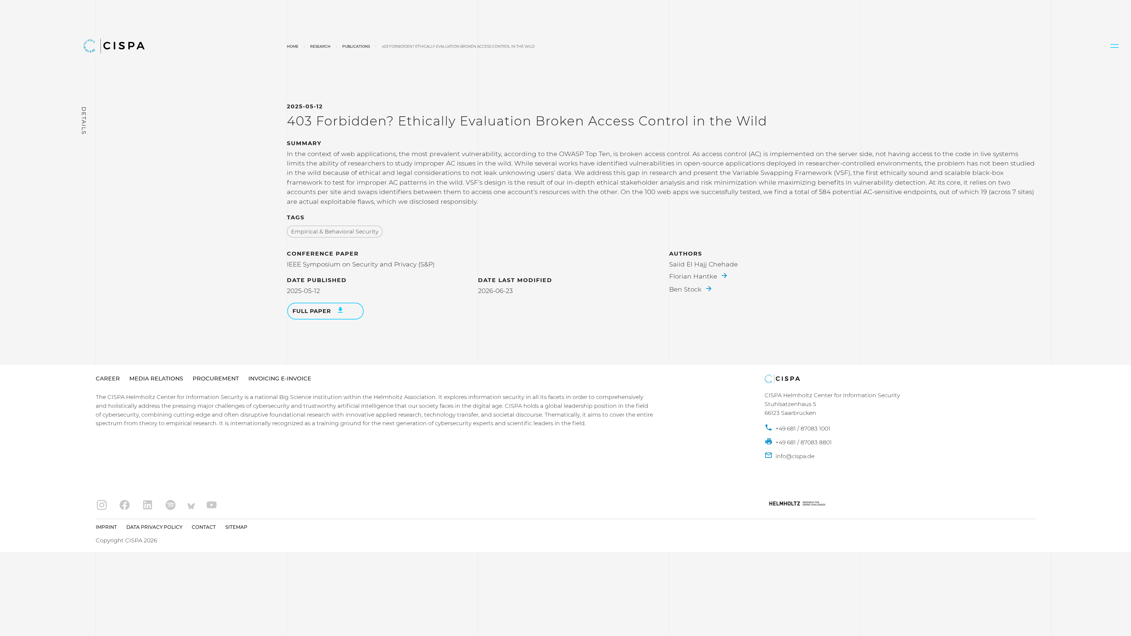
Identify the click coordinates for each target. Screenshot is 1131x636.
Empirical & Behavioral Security (334, 231)
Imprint (106, 527)
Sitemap (236, 527)
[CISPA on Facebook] (125, 505)
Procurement (216, 378)
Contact (204, 527)
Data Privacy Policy (154, 527)
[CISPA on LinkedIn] (148, 505)
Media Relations (156, 378)
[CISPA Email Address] (789, 456)
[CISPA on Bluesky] (191, 505)
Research (320, 46)
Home (292, 46)
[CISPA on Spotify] (171, 505)
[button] (1114, 46)
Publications (356, 46)
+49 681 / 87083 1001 (802, 428)
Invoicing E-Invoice (279, 378)
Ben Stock (686, 289)
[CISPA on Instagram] (102, 505)
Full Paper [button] (312, 311)
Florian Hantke (694, 276)
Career (108, 378)
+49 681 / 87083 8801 (803, 442)
